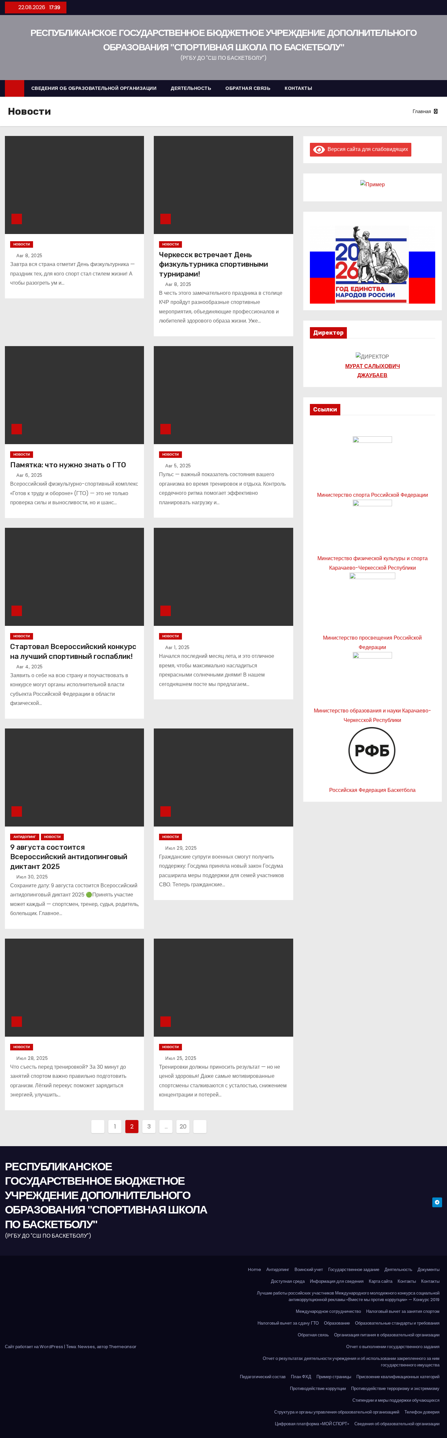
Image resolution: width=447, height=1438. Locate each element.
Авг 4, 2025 (29, 666)
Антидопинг (24, 836)
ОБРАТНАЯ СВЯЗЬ (247, 88)
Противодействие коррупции (318, 1388)
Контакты (407, 1281)
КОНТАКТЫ (298, 88)
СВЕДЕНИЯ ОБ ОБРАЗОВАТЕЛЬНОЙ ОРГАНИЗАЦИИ (94, 88)
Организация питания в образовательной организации (386, 1335)
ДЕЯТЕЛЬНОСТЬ (191, 88)
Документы (428, 1269)
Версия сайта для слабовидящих (366, 149)
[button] (440, 88)
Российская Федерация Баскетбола (372, 790)
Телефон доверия (421, 1412)
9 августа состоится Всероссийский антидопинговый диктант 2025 (68, 857)
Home (254, 1269)
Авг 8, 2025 (29, 255)
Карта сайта (380, 1281)
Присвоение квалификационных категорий (397, 1377)
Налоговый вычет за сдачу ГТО (288, 1323)
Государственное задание (353, 1269)
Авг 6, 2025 (29, 475)
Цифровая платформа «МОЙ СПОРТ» (312, 1424)
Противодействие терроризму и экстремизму (395, 1388)
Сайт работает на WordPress (34, 1347)
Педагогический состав (263, 1377)
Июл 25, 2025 (180, 1058)
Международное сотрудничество (328, 1311)
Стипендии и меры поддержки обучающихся (395, 1400)
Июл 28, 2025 (32, 1058)
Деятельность (398, 1269)
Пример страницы (333, 1377)
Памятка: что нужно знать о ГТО (68, 464)
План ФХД (301, 1377)
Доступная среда (288, 1281)
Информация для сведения (337, 1281)
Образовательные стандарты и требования (397, 1323)
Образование (337, 1323)
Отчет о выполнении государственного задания (392, 1347)
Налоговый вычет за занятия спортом (402, 1311)
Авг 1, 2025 (177, 647)
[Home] (14, 88)
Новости (21, 244)
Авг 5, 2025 (178, 465)
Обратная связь (313, 1335)
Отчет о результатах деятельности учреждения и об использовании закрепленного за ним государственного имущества (351, 1361)
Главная (422, 111)
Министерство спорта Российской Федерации (372, 495)
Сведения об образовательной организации (396, 1424)
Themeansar (122, 1347)
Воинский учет (309, 1269)
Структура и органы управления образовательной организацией (336, 1412)
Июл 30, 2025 (32, 877)
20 (183, 1126)
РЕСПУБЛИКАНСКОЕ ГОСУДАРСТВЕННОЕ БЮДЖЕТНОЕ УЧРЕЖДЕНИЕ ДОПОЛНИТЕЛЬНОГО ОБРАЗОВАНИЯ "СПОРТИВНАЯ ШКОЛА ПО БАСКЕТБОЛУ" (106, 1195)
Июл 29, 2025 (181, 848)
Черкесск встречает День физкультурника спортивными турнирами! (213, 264)
